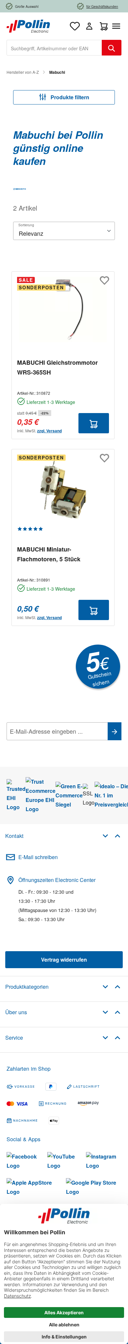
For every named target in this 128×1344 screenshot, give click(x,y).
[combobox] (54, 48)
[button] (111, 835)
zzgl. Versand (49, 431)
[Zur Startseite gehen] (28, 25)
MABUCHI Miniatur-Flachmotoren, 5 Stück (48, 554)
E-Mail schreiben (38, 857)
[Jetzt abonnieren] (114, 731)
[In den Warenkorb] (93, 423)
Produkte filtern (69, 97)
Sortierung (26, 225)
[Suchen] (111, 48)
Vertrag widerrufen (64, 959)
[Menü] (117, 26)
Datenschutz (49, 746)
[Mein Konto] (89, 26)
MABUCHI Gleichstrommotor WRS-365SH (57, 367)
